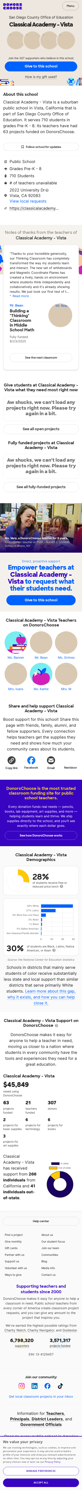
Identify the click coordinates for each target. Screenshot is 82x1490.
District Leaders (47, 1419)
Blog (44, 1261)
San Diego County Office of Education (41, 17)
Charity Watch (15, 1330)
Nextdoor (70, 767)
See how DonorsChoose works (41, 835)
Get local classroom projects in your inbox (41, 1396)
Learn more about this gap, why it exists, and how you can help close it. (41, 997)
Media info (48, 1268)
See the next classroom (41, 357)
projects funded (60, 1342)
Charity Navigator (40, 1330)
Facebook (31, 767)
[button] (11, 762)
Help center (41, 1221)
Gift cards (11, 1248)
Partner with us (14, 1254)
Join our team (50, 1248)
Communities (49, 1254)
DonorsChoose (12, 6)
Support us (12, 1261)
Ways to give (13, 1274)
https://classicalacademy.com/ (34, 208)
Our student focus (53, 1241)
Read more (21, 296)
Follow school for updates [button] (43, 147)
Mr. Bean (16, 305)
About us (47, 1234)
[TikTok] (60, 1386)
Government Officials (41, 1424)
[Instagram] (21, 1386)
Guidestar (69, 1330)
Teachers (55, 1413)
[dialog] (41, 1463)
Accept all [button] (41, 1482)
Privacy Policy (53, 1461)
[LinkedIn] (34, 1386)
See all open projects (41, 429)
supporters (22, 1342)
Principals (19, 1419)
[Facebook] (47, 1386)
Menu (70, 6)
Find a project (14, 1234)
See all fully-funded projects (41, 487)
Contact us (48, 1274)
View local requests (28, 201)
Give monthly (13, 1241)
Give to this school (41, 66)
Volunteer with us (16, 1268)
